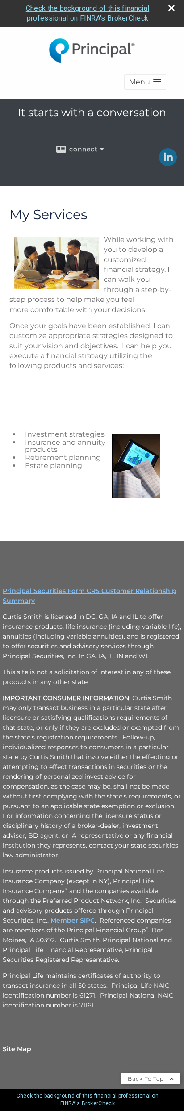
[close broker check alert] (171, 8)
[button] (145, 82)
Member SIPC (72, 920)
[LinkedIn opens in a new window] (168, 163)
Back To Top (147, 1078)
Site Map (17, 1049)
